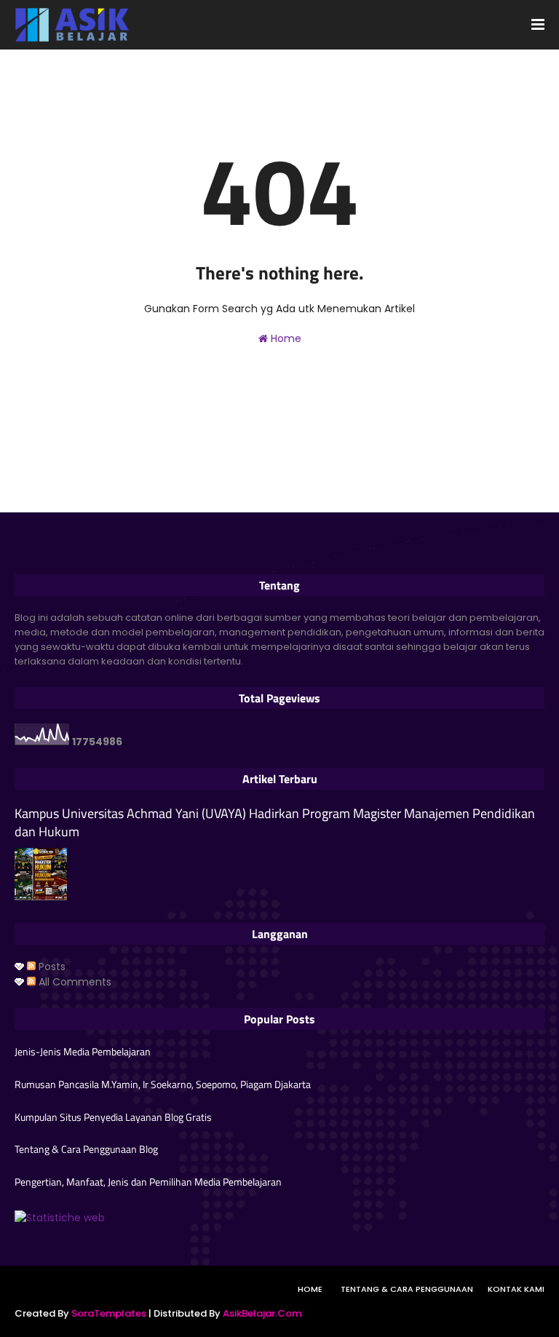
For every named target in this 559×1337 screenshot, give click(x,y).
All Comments (73, 982)
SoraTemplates (108, 1313)
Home (284, 338)
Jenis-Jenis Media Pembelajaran (83, 1051)
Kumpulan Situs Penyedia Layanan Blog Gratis (113, 1117)
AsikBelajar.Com (262, 1313)
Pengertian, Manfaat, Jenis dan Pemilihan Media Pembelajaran (148, 1182)
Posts (51, 966)
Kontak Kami (516, 1289)
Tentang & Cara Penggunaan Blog (86, 1149)
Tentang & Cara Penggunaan (407, 1289)
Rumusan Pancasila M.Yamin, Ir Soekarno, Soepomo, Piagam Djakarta (163, 1084)
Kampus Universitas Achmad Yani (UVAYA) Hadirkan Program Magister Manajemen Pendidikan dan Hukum (275, 822)
